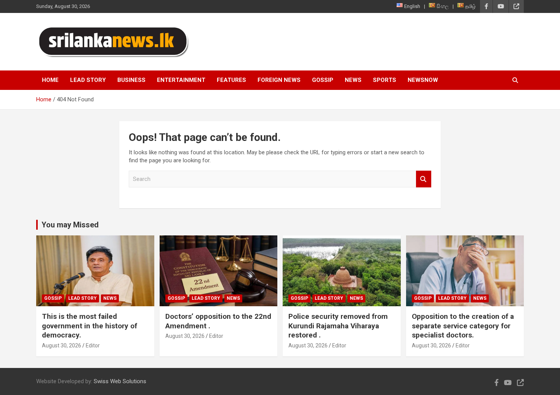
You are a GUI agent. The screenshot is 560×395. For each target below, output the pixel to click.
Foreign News (279, 80)
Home (50, 80)
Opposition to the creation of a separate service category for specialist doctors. (463, 325)
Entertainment (181, 80)
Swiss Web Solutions (120, 381)
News (353, 80)
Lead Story (88, 80)
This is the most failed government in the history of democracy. (89, 325)
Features (231, 80)
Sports (384, 80)
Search (423, 179)
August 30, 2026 (61, 345)
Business (131, 80)
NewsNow (423, 80)
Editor (93, 345)
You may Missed (70, 224)
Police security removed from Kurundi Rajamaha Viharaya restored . (338, 325)
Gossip (322, 80)
